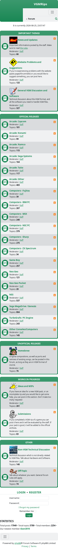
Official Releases (29, 116)
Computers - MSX (18, 213)
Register (35, 492)
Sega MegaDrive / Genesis (22, 306)
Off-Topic (22, 470)
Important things (29, 33)
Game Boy (14, 260)
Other (29, 442)
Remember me (26, 511)
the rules (24, 48)
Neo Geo (13, 271)
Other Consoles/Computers (23, 329)
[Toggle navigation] (5, 536)
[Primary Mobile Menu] (52, 12)
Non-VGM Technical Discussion (34, 449)
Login (21, 492)
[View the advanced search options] (56, 18)
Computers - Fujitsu (19, 190)
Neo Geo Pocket (17, 283)
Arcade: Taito (16, 167)
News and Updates (27, 40)
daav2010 (25, 528)
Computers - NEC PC (19, 225)
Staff (21, 51)
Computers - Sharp (19, 236)
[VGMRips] (11, 20)
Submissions (24, 413)
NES (11, 294)
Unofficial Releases (29, 343)
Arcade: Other (16, 179)
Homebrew (23, 350)
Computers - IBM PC (19, 202)
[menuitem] (39, 19)
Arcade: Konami (17, 132)
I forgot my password (29, 507)
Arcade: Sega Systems (20, 156)
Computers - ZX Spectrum (22, 248)
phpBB (18, 543)
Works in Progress (29, 379)
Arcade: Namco (17, 144)
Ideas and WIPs (26, 386)
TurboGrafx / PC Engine (21, 317)
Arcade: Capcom (17, 121)
